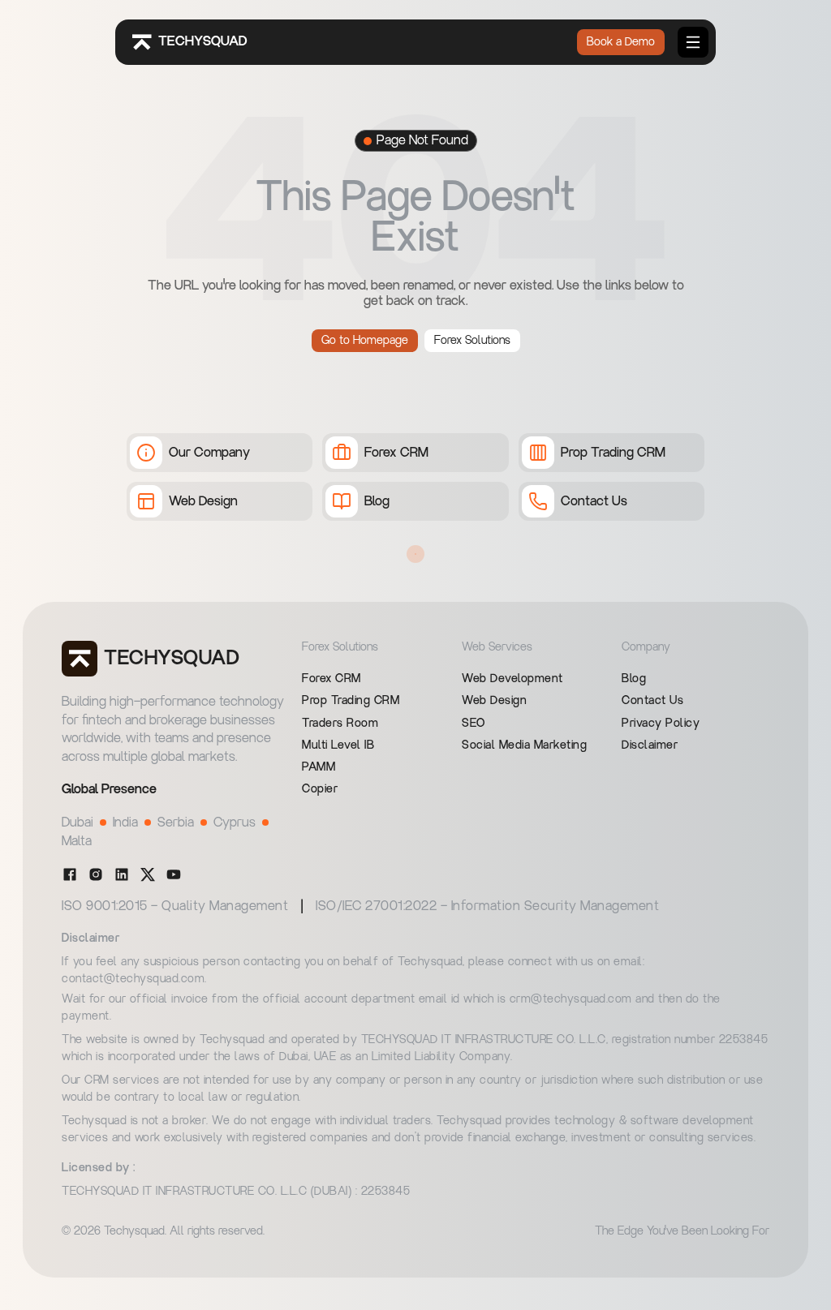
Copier (320, 789)
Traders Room (340, 723)
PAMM (318, 767)
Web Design (494, 700)
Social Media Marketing (524, 745)
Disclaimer (650, 745)
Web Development (512, 678)
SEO (473, 723)
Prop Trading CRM (350, 700)
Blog (634, 678)
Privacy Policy (661, 723)
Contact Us (652, 700)
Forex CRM (331, 678)
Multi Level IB (338, 745)
